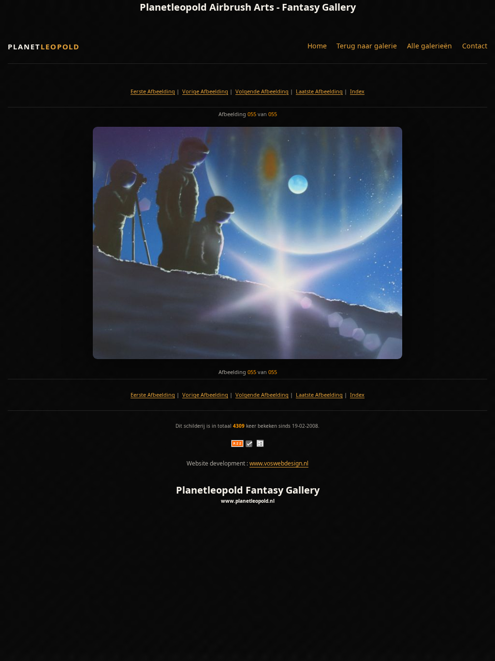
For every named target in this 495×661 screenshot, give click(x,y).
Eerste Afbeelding (153, 91)
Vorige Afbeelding (205, 91)
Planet (44, 46)
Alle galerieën (429, 45)
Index (357, 91)
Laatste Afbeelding (319, 91)
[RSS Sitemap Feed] (237, 445)
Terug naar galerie (366, 45)
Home (317, 45)
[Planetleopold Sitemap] (260, 445)
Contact (474, 45)
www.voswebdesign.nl (278, 463)
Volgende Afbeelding (262, 91)
